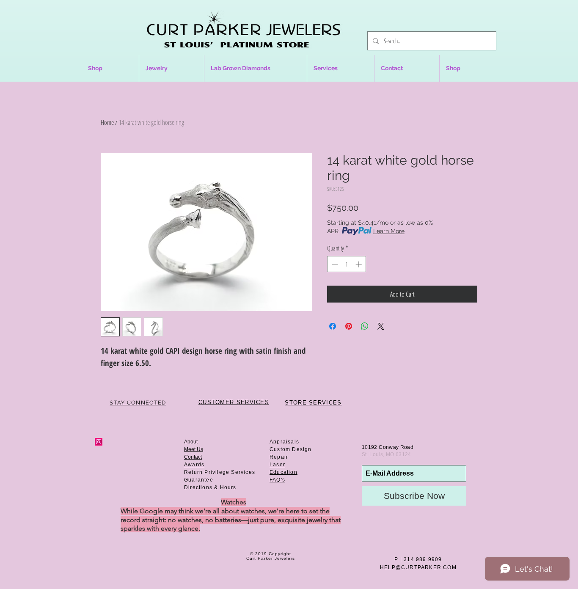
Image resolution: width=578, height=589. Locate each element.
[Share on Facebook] (333, 326)
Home (107, 122)
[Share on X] (381, 326)
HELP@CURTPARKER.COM (418, 567)
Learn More (389, 231)
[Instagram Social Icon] (98, 442)
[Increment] (359, 264)
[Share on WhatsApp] (365, 326)
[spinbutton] (347, 264)
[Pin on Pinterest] (349, 326)
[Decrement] (334, 264)
